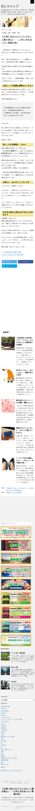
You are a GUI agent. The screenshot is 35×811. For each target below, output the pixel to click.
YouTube (3, 708)
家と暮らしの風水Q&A (16, 783)
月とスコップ (11, 6)
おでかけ (3, 713)
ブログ (3, 723)
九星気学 (3, 728)
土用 (9, 254)
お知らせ (3, 715)
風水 (19, 252)
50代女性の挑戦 (5, 706)
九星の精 (3, 725)
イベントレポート (6, 717)
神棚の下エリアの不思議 (14, 492)
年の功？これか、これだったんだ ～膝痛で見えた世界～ (24, 372)
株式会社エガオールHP (9, 781)
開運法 (15, 252)
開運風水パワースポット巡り (9, 758)
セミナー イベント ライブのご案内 (11, 719)
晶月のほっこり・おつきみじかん (11, 770)
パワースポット (5, 721)
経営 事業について (6, 749)
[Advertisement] (16, 286)
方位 (14, 254)
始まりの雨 (14, 667)
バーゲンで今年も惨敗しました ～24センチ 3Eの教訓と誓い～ (24, 460)
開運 (18, 254)
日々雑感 (6, 252)
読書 (2, 751)
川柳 (2, 734)
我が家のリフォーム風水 (8, 736)
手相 (2, 738)
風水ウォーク (4, 764)
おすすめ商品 (4, 710)
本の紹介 (3, 745)
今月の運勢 (4, 730)
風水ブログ (20, 781)
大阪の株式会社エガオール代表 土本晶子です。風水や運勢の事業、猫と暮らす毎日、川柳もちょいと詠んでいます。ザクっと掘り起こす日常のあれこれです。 (17, 800)
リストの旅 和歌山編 (18, 653)
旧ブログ (26, 783)
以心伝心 (14, 681)
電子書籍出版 (4, 760)
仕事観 (3, 732)
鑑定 (11, 252)
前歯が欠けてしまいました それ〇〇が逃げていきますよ (24, 430)
